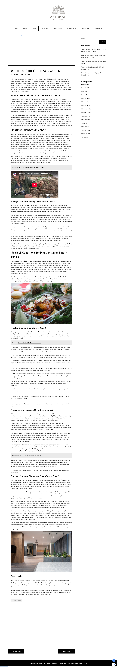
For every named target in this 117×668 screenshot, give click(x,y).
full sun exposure (60, 119)
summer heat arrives (45, 428)
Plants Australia (58, 29)
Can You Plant (98, 29)
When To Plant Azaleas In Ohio (91, 61)
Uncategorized (85, 119)
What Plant (84, 123)
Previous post (16, 651)
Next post (66, 651)
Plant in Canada (85, 98)
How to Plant (44, 29)
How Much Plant (86, 88)
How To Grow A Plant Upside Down (92, 73)
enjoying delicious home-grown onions (28, 594)
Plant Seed (84, 102)
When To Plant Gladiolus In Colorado (93, 67)
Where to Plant (85, 133)
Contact (34, 29)
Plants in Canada (71, 29)
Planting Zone (85, 105)
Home (16, 29)
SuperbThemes (83, 663)
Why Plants (84, 137)
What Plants (85, 126)
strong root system (37, 212)
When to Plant (16, 600)
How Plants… (85, 91)
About (25, 29)
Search (83, 38)
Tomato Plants (85, 29)
